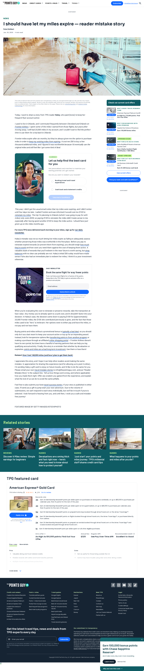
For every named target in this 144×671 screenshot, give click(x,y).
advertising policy (70, 104)
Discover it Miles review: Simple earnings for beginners (19, 458)
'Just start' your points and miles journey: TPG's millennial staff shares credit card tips (89, 459)
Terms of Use (56, 297)
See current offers (124, 173)
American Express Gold (14, 604)
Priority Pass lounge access (38, 604)
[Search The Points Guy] (140, 3)
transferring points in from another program (68, 337)
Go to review (46, 492)
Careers (98, 601)
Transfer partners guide (36, 595)
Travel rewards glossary (59, 622)
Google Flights (56, 595)
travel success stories (53, 385)
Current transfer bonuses (37, 598)
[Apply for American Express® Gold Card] (21, 503)
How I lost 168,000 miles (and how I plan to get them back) (47, 355)
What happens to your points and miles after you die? (124, 458)
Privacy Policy (50, 299)
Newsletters (99, 609)
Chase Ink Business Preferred (16, 611)
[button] (44, 533)
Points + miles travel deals (37, 601)
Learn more (109, 662)
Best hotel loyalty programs (38, 609)
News (6, 18)
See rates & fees (110, 119)
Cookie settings (123, 606)
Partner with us (100, 615)
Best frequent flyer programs (38, 607)
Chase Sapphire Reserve (14, 598)
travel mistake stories (44, 370)
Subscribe (117, 3)
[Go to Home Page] (11, 3)
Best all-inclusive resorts (59, 604)
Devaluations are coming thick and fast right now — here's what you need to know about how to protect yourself (54, 461)
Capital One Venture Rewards (16, 595)
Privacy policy (122, 600)
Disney (76, 612)
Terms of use (122, 603)
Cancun (76, 609)
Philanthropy (100, 598)
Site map (99, 607)
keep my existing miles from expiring (44, 141)
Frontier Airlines (21, 127)
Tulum (76, 607)
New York (76, 601)
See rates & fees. (26, 521)
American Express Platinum (15, 601)
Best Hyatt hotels (56, 611)
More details (24, 544)
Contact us (99, 604)
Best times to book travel (59, 601)
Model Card (122, 613)
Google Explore (56, 598)
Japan (76, 598)
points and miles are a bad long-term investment (45, 349)
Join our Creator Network (104, 612)
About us (99, 595)
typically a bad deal (70, 331)
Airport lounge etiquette (58, 614)
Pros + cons (13, 544)
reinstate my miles (23, 215)
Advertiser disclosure (131, 3)
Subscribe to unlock (67, 292)
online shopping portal (58, 340)
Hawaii (76, 595)
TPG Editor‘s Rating (15, 492)
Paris (75, 604)
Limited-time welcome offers (16, 619)
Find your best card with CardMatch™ (123, 180)
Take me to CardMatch (61, 197)
